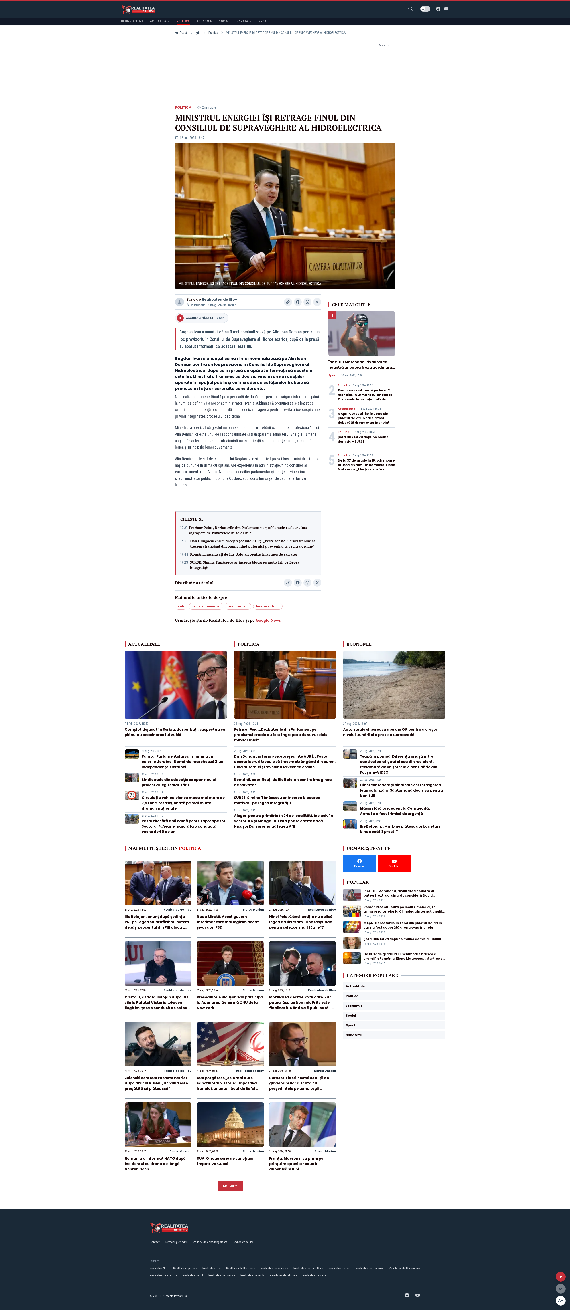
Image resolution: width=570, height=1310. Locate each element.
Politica (213, 32)
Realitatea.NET (159, 1268)
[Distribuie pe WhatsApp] (307, 302)
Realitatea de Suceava (370, 1268)
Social (342, 385)
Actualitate (346, 409)
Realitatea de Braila (252, 1275)
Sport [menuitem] (263, 21)
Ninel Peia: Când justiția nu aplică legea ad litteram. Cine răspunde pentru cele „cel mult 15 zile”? (301, 922)
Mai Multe (230, 1186)
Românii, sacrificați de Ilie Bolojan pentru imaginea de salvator (244, 554)
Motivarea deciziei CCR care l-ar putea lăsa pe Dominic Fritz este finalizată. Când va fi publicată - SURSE (300, 1005)
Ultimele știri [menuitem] (132, 21)
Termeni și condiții (176, 1242)
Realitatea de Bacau (315, 1275)
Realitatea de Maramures (404, 1268)
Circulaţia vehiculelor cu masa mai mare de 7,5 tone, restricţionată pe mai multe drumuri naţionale (183, 803)
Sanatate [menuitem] (244, 21)
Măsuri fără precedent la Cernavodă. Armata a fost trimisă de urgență (395, 811)
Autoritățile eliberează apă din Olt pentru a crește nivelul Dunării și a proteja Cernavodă (390, 732)
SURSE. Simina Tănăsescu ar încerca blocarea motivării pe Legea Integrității (244, 565)
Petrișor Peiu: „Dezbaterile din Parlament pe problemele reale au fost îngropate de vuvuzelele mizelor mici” (248, 530)
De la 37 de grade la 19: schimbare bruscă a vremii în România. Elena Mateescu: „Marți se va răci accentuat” (366, 467)
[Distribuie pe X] (317, 302)
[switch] (425, 9)
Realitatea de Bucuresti (240, 1268)
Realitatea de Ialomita (283, 1275)
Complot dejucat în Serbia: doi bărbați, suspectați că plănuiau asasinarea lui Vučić (175, 732)
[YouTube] (446, 9)
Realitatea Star (211, 1268)
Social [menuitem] (224, 21)
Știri (198, 32)
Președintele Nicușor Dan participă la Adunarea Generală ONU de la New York (230, 1002)
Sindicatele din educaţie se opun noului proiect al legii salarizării (179, 782)
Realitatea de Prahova (163, 1275)
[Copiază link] (288, 302)
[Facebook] (438, 9)
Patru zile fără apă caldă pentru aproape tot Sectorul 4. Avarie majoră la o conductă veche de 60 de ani (184, 826)
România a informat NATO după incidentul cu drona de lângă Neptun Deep (155, 1164)
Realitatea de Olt (193, 1275)
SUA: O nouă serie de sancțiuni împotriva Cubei (225, 1161)
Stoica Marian (253, 909)
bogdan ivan (238, 606)
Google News (268, 620)
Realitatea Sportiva (185, 1268)
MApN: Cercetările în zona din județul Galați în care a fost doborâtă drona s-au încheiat (363, 418)
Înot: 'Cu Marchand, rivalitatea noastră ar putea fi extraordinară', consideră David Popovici (361, 367)
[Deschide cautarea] (410, 8)
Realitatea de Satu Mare (308, 1268)
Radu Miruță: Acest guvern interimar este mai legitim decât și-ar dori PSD (228, 922)
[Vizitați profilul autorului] (179, 302)
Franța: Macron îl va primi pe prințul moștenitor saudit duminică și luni (296, 1164)
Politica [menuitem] (183, 21)
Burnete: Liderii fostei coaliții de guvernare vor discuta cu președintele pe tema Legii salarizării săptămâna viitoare (299, 1085)
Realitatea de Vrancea (274, 1268)
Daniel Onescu (325, 1071)
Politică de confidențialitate (210, 1242)
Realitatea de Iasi (339, 1268)
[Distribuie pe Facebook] (298, 302)
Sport (332, 375)
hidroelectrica (268, 606)
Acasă (183, 32)
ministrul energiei (206, 606)
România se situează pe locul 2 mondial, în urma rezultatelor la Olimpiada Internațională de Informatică (365, 397)
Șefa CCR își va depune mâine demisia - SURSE (363, 439)
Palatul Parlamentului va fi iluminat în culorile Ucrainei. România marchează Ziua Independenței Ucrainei (183, 762)
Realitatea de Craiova (221, 1275)
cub (181, 606)
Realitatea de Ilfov (219, 299)
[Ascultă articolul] (561, 1277)
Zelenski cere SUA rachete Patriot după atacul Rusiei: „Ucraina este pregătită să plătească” (156, 1083)
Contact (155, 1242)
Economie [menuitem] (204, 21)
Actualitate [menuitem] (159, 21)
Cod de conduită (243, 1242)
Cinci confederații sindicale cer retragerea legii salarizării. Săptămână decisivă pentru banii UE (401, 790)
